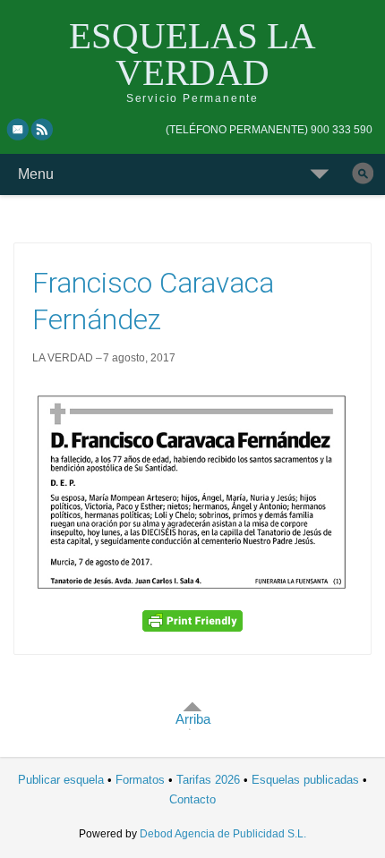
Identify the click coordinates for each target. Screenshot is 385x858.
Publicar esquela (61, 779)
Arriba (192, 718)
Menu (36, 174)
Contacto (192, 799)
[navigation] (269, 130)
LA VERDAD (62, 358)
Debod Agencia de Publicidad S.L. (223, 834)
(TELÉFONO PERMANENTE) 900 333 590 (269, 129)
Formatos (140, 779)
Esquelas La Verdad (192, 54)
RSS (43, 128)
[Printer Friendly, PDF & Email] (192, 621)
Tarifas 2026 (208, 779)
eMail (17, 128)
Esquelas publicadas (305, 779)
